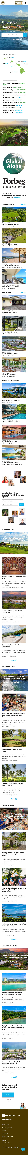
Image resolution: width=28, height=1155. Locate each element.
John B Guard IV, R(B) (6, 760)
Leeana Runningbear (6, 901)
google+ (5, 1147)
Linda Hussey (5, 726)
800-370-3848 (17, 39)
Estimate (12, 31)
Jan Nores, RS (5, 935)
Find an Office (4, 1137)
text (6, 39)
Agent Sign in (4, 1140)
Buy (2, 31)
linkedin (14, 1147)
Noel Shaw (4, 656)
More (22, 204)
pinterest (17, 1147)
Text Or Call (8, 1100)
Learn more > (18, 197)
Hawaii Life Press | (7, 546)
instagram (8, 1147)
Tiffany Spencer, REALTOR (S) (8, 587)
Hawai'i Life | (6, 961)
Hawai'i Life (4, 865)
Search (21, 504)
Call (3, 39)
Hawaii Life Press (5, 622)
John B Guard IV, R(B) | (8, 682)
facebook (2, 1147)
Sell (7, 31)
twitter (11, 1147)
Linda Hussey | (6, 822)
